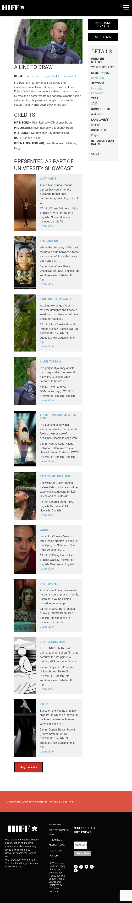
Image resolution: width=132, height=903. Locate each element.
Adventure (33, 76)
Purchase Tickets (103, 24)
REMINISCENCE (49, 241)
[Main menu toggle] (126, 7)
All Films (103, 37)
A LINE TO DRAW (50, 361)
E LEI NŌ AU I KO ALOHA (55, 476)
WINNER (45, 530)
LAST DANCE (48, 178)
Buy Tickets (28, 767)
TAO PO (45, 704)
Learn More (47, 226)
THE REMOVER (49, 583)
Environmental (67, 76)
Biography (49, 76)
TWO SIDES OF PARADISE (56, 299)
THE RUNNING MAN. (52, 641)
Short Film (97, 78)
